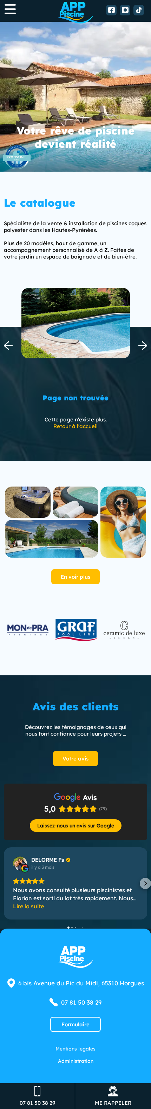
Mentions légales (75, 1049)
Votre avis (75, 758)
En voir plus (75, 576)
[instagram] (125, 10)
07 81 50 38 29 (81, 1002)
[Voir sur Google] (20, 863)
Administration (75, 1061)
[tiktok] (138, 10)
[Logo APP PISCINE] (75, 12)
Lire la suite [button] (28, 906)
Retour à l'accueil (75, 426)
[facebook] (111, 10)
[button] (5, 883)
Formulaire (75, 1024)
